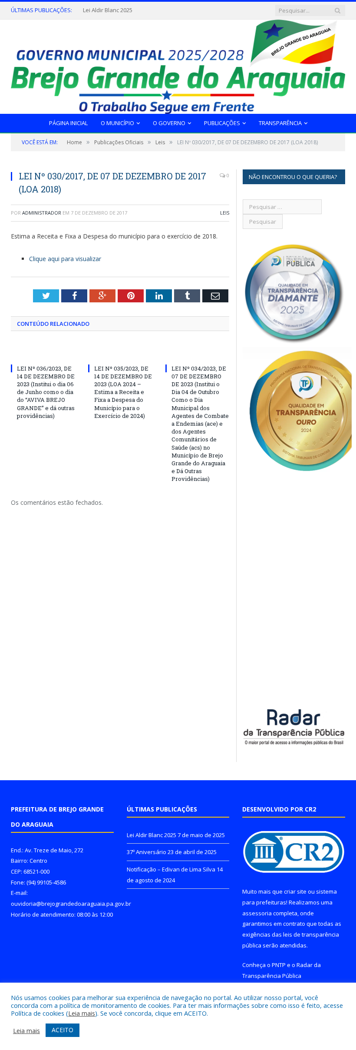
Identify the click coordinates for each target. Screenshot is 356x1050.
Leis (224, 212)
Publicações (222, 123)
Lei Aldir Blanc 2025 (151, 835)
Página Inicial (68, 123)
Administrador (41, 212)
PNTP (279, 965)
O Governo (169, 123)
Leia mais (81, 1013)
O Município (117, 123)
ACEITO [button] (62, 1030)
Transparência (280, 123)
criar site (295, 891)
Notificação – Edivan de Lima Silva (171, 869)
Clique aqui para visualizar (65, 259)
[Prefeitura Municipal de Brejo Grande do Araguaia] (178, 65)
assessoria (257, 913)
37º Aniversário (102, 10)
